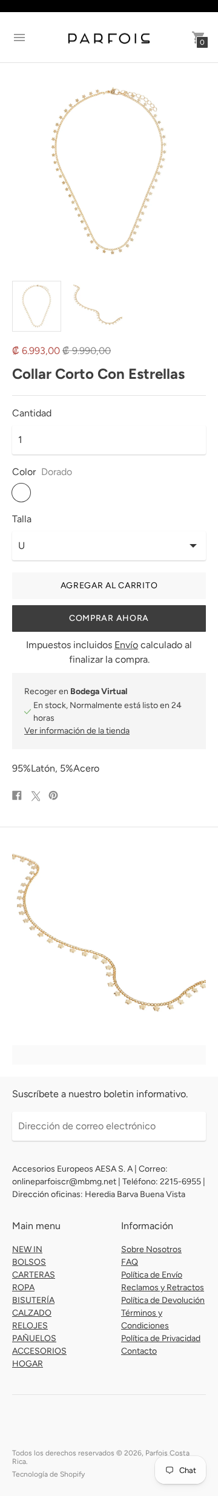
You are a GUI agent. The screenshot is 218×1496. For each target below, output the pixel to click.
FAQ (129, 1262)
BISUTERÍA (33, 1300)
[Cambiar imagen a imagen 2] (97, 305)
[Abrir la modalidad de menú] (19, 37)
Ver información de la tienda (77, 731)
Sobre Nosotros (151, 1249)
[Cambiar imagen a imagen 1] (36, 306)
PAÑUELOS (34, 1338)
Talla (21, 519)
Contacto (139, 1351)
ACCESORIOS (39, 1351)
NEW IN (27, 1249)
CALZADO (31, 1313)
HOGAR (27, 1364)
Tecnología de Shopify (48, 1474)
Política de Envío (151, 1275)
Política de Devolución (163, 1300)
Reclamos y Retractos (162, 1287)
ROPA (23, 1287)
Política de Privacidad (160, 1338)
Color (24, 472)
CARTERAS (33, 1275)
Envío (126, 645)
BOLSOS (29, 1262)
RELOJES (30, 1325)
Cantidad (31, 413)
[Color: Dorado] (21, 493)
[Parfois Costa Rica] (109, 37)
